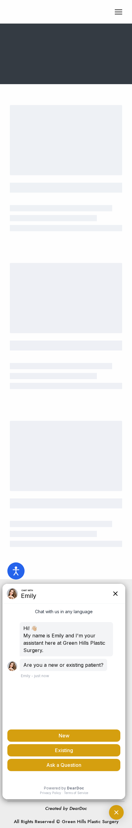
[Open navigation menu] (118, 12)
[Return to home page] (44, 12)
